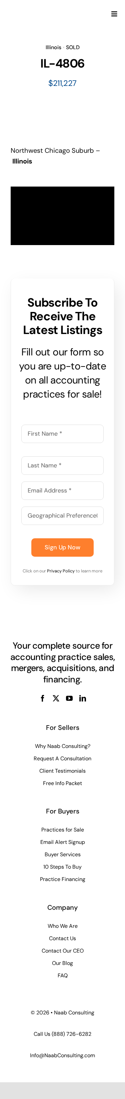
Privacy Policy (61, 571)
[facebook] (42, 698)
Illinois (53, 47)
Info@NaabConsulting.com (62, 1055)
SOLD (73, 47)
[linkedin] (82, 698)
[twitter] (56, 698)
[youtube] (69, 698)
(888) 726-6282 (71, 1033)
